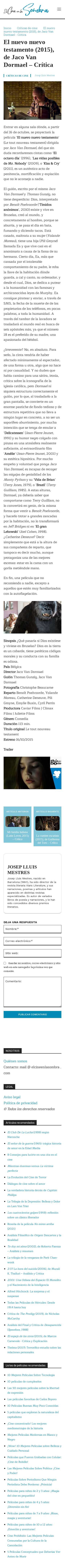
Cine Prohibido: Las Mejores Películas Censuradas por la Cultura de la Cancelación (30, 1540)
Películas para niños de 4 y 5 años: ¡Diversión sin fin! (28, 1504)
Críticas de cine (27, 28)
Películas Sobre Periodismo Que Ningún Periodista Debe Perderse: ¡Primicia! (32, 1482)
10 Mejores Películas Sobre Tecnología (31, 1375)
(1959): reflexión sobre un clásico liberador (32, 1215)
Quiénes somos (15, 1061)
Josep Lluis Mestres (44, 75)
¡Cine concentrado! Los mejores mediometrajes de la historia (27, 1426)
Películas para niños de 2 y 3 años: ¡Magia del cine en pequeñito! (33, 1493)
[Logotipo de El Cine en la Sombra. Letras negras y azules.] (26, 9)
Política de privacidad (20, 1103)
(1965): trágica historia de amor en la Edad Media (34, 1146)
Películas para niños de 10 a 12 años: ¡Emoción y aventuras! (30, 1527)
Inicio (7, 28)
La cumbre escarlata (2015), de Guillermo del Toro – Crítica (48, 839)
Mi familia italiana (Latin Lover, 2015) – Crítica (17, 835)
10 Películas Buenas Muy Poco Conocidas (32, 1406)
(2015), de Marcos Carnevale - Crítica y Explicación (32, 1338)
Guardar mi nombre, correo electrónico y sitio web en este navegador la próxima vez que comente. (32, 967)
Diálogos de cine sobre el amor (26, 1184)
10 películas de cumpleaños (24, 1381)
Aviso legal (12, 1097)
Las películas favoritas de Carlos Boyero (32, 1399)
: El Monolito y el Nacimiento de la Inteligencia (34, 1282)
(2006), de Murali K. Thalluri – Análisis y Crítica (33, 1271)
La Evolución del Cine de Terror (26, 1177)
